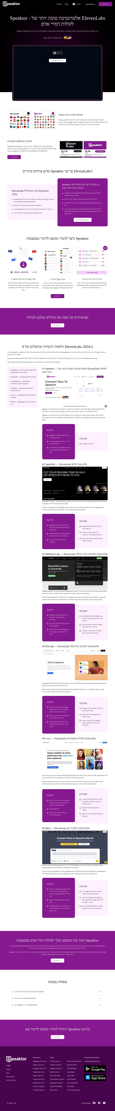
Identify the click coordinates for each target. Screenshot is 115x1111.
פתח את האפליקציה (57, 60)
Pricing (59, 4)
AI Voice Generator (38, 1086)
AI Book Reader (72, 1068)
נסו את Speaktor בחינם (82, 219)
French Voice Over (38, 1075)
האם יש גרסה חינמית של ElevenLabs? (25, 998)
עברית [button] (78, 4)
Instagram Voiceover (56, 1068)
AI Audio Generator (38, 1090)
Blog (66, 4)
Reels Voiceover (54, 1072)
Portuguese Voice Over (39, 1068)
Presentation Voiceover (56, 1083)
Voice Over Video (55, 1075)
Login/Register (90, 4)
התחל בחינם (57, 325)
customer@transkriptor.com (92, 1061)
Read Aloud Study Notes (74, 1061)
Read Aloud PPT (72, 1065)
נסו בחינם (57, 1037)
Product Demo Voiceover (57, 1079)
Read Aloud (53, 1090)
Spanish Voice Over (38, 1083)
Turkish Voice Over (38, 1072)
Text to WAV (71, 1075)
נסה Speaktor (14, 157)
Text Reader (70, 1086)
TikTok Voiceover (55, 1061)
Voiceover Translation (56, 1086)
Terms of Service (11, 1080)
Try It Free (105, 4)
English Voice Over (38, 1065)
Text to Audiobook (72, 1083)
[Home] (11, 4)
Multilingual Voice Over (40, 1061)
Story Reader (71, 1072)
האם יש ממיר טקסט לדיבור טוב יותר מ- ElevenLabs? (29, 991)
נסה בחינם (57, 296)
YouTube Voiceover (55, 1065)
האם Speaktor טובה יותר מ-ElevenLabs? (26, 1005)
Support (8, 1069)
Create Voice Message (73, 1090)
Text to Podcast (71, 1079)
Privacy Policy (10, 1076)
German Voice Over (38, 1079)
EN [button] (58, 53)
